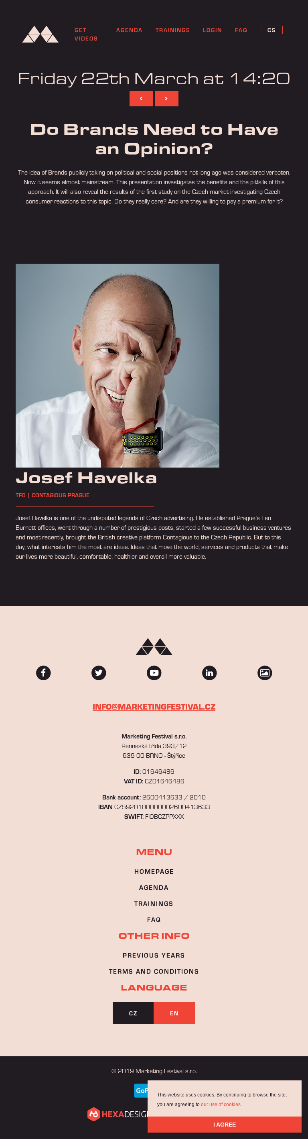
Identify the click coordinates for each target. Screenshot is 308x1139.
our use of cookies (221, 1104)
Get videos (86, 34)
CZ (133, 1013)
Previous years (154, 955)
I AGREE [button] (224, 1124)
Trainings (173, 30)
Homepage (154, 871)
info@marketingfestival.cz (154, 706)
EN (174, 1013)
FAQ (154, 919)
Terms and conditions (154, 971)
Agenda (129, 30)
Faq (241, 30)
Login (212, 30)
